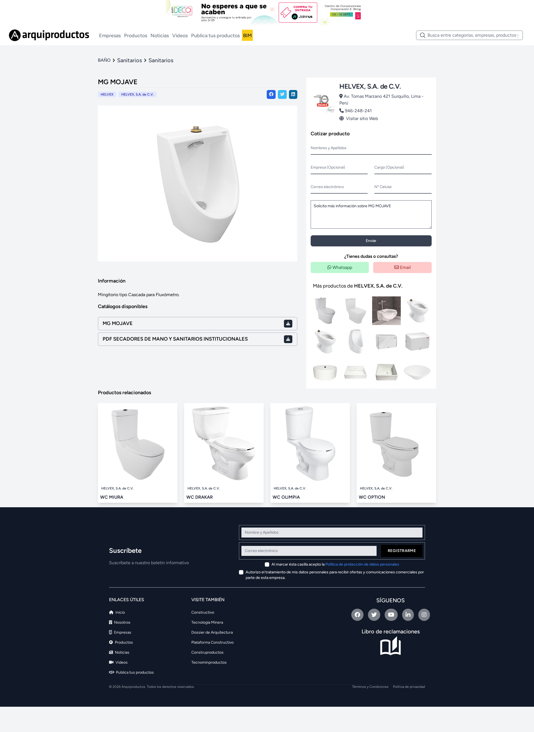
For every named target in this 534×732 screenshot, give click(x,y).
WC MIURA (111, 497)
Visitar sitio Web (362, 118)
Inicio (120, 612)
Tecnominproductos (209, 662)
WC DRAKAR (199, 497)
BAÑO (104, 60)
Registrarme (402, 550)
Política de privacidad (409, 687)
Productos (135, 36)
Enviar (371, 240)
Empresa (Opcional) (328, 167)
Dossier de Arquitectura (212, 632)
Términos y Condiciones (370, 687)
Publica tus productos (215, 36)
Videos (180, 36)
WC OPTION (372, 497)
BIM (247, 36)
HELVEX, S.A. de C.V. (137, 94)
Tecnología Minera (207, 622)
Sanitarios (129, 60)
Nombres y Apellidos (329, 148)
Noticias (159, 36)
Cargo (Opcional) (389, 167)
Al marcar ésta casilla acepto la (335, 564)
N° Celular (383, 186)
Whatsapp (341, 267)
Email (405, 267)
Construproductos (207, 652)
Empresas (110, 36)
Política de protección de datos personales (362, 564)
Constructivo (202, 612)
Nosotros (121, 622)
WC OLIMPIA (286, 497)
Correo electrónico (327, 186)
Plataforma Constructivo (212, 642)
